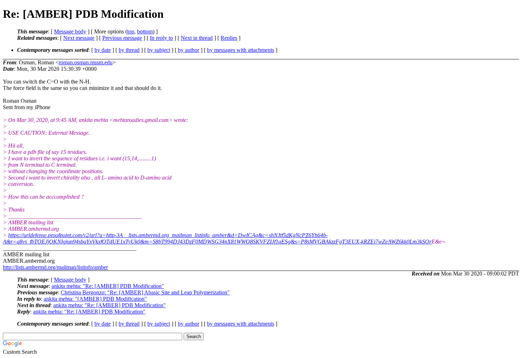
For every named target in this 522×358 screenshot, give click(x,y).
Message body (70, 31)
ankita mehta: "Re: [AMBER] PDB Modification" (107, 286)
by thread (129, 50)
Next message (78, 38)
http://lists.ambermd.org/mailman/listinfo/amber (55, 267)
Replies (229, 38)
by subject (158, 50)
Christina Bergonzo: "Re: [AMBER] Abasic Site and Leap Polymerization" (145, 292)
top (130, 31)
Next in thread (197, 38)
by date (102, 50)
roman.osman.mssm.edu (86, 62)
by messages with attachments (240, 50)
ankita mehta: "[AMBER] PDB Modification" (95, 299)
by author (188, 50)
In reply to (161, 38)
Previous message (122, 38)
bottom (145, 31)
